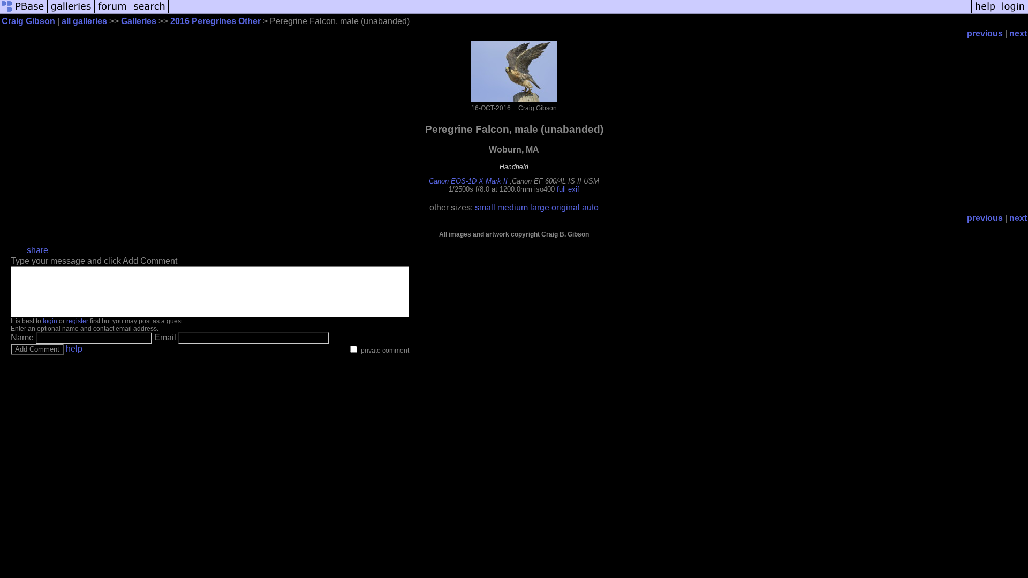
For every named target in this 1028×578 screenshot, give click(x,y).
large (539, 207)
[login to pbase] (1013, 12)
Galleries (138, 21)
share (37, 250)
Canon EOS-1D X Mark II (468, 181)
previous (985, 33)
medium (512, 207)
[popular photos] (570, 12)
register (77, 321)
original (565, 207)
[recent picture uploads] (71, 12)
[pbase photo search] (149, 12)
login (50, 321)
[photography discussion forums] (112, 12)
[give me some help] (985, 12)
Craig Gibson (28, 21)
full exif (568, 189)
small (485, 207)
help (74, 348)
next (1018, 33)
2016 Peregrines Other (215, 21)
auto (590, 207)
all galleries (84, 21)
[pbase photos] (24, 12)
